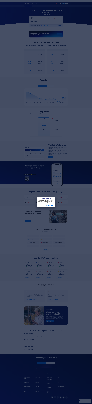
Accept (53, 205)
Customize (48, 205)
